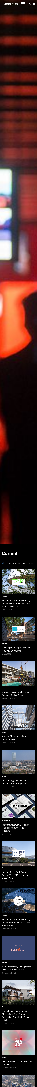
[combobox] (23, 3)
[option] (23, 5)
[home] (10, 4)
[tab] (3, 563)
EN (23, 2)
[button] (34, 4)
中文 (23, 5)
